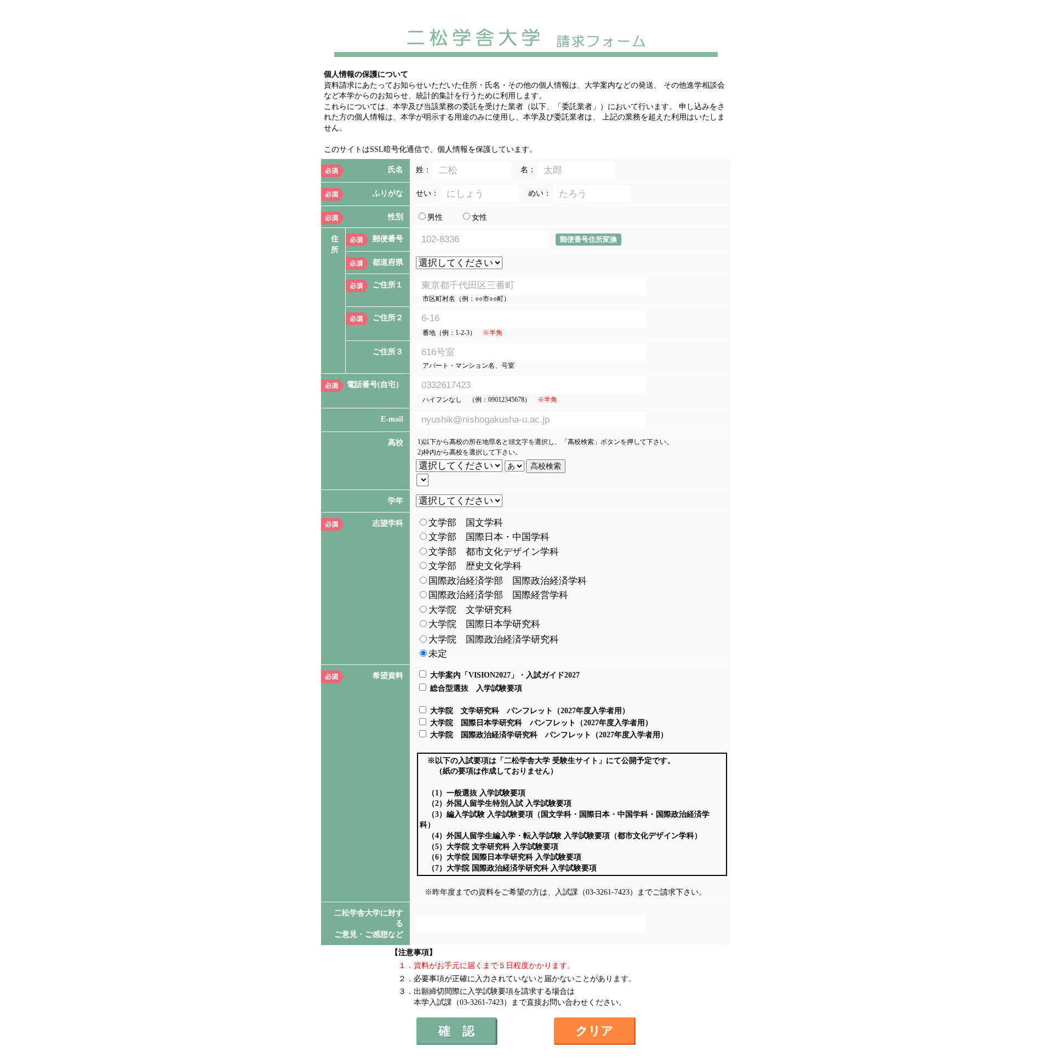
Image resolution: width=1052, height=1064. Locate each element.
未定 (437, 653)
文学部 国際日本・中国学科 (489, 537)
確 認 (456, 1031)
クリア (595, 1031)
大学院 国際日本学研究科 (484, 624)
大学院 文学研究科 (470, 610)
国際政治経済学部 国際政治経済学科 (507, 581)
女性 (479, 217)
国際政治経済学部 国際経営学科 (498, 595)
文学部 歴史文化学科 (475, 566)
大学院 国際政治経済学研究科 (493, 639)
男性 (435, 217)
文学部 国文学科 (465, 522)
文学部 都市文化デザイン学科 (493, 552)
